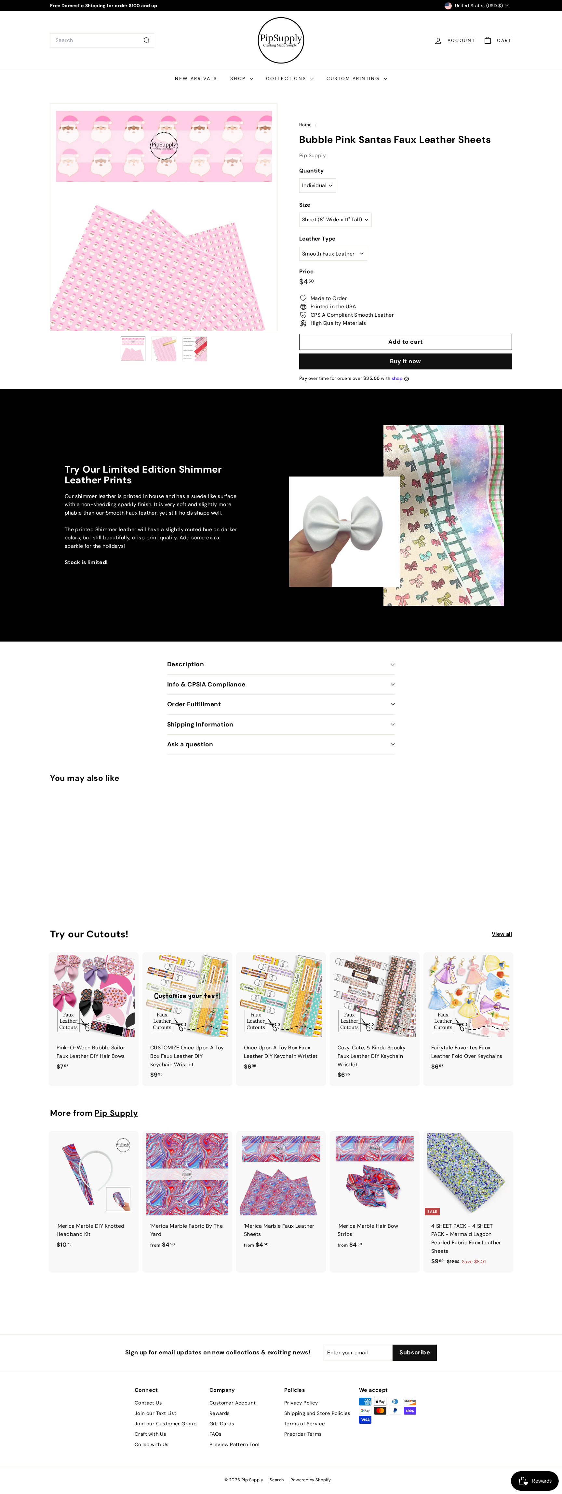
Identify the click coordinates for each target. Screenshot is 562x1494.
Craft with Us (150, 1434)
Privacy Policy (301, 1403)
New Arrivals (196, 78)
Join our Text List (155, 1413)
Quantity (311, 170)
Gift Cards (221, 1423)
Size (305, 204)
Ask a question (190, 744)
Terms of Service (304, 1423)
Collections (287, 78)
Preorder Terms (303, 1434)
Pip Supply (312, 155)
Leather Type (317, 238)
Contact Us (148, 1403)
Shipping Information (200, 724)
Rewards (219, 1413)
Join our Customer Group (165, 1423)
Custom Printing (354, 78)
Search (277, 1480)
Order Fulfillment (194, 704)
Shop (239, 78)
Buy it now (405, 361)
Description (185, 664)
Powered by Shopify (310, 1480)
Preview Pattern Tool (234, 1444)
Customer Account (232, 1403)
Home (306, 125)
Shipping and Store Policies (317, 1413)
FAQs (215, 1434)
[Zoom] (163, 217)
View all (502, 934)
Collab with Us (152, 1444)
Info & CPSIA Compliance (206, 684)
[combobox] (102, 40)
